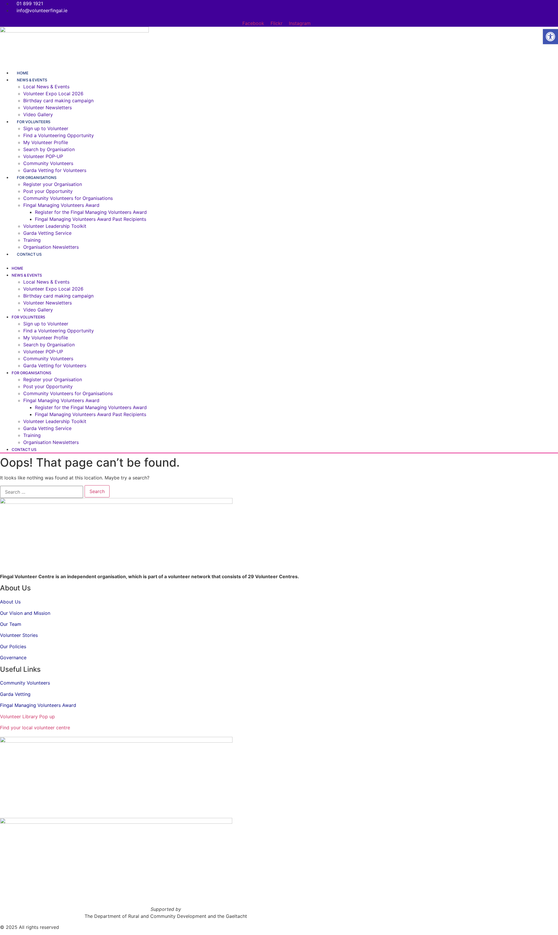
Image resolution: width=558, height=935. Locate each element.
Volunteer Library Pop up (27, 716)
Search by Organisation (49, 149)
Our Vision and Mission (25, 613)
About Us (10, 602)
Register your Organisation (52, 184)
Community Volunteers (48, 163)
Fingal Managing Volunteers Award (61, 205)
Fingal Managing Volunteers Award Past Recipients (90, 219)
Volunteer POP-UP (43, 156)
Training (32, 240)
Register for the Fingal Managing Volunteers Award (91, 212)
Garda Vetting (15, 694)
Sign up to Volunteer (45, 128)
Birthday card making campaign (58, 100)
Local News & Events (46, 86)
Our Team (10, 624)
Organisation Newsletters (51, 247)
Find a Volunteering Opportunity (58, 135)
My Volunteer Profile (45, 142)
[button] (263, 260)
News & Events (32, 80)
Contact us (29, 254)
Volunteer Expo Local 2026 (53, 93)
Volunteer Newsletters (47, 107)
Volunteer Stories (19, 635)
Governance (13, 657)
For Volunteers (33, 121)
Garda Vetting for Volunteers (54, 365)
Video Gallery (38, 310)
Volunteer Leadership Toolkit (54, 226)
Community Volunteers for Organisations (68, 198)
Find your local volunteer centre (35, 727)
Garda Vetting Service (47, 233)
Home (17, 268)
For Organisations (36, 177)
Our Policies (13, 646)
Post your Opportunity (48, 191)
